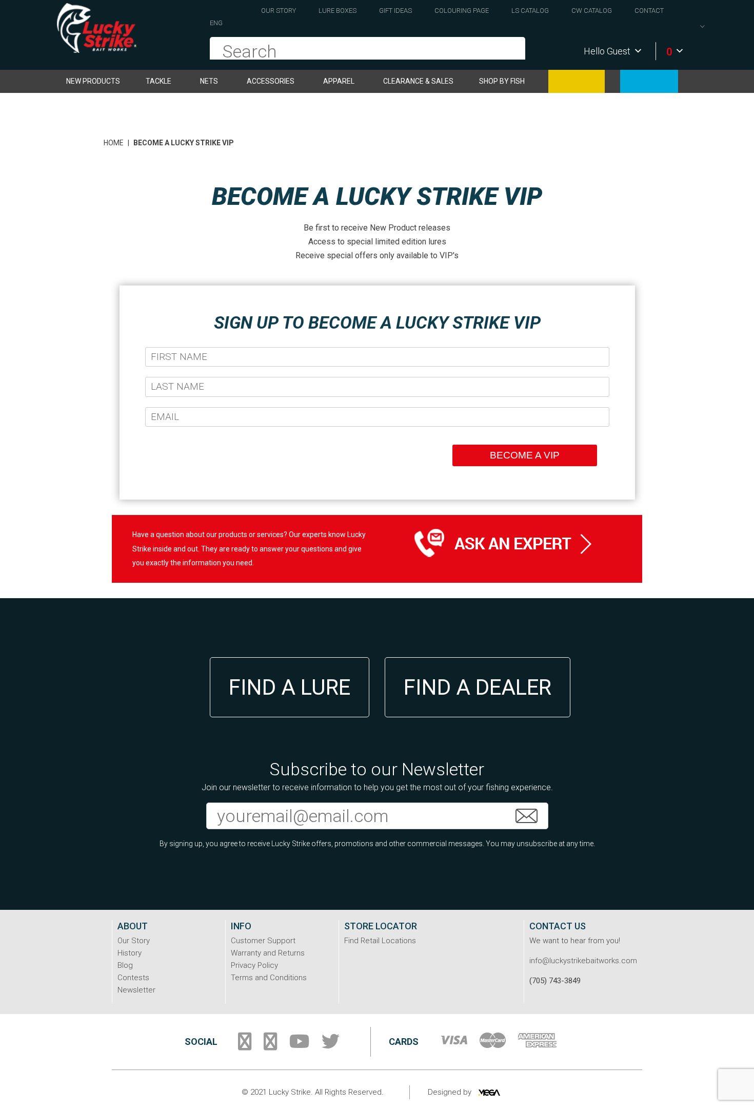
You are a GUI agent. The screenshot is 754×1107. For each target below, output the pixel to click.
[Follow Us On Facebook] (244, 1045)
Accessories (270, 81)
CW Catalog (591, 10)
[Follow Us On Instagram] (270, 1045)
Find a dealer (477, 687)
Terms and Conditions (269, 977)
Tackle (158, 81)
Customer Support (263, 940)
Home (114, 143)
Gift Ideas (395, 10)
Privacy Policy (254, 965)
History (129, 953)
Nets (209, 81)
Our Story (278, 10)
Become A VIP (525, 455)
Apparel (338, 81)
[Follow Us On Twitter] (331, 1045)
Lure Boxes (337, 10)
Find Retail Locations (380, 940)
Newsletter (136, 990)
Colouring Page (461, 10)
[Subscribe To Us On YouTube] (299, 1045)
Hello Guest (607, 51)
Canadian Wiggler (576, 81)
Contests (133, 977)
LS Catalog (530, 10)
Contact (649, 10)
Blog (125, 965)
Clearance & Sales (418, 81)
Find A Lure (289, 687)
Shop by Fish (502, 81)
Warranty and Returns (268, 953)
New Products (93, 81)
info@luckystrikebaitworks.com (583, 960)
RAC (649, 81)
